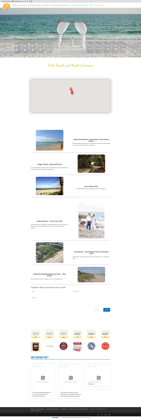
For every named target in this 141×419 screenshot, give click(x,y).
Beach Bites (46, 5)
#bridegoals (91, 384)
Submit (107, 310)
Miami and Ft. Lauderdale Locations (60, 5)
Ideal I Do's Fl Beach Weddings (47, 398)
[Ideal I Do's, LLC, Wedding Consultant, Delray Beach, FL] (70, 323)
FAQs (91, 5)
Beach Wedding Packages (34, 5)
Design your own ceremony (19, 5)
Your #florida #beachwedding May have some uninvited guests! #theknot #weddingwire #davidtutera (41, 394)
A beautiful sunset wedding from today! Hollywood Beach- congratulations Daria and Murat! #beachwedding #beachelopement (70, 394)
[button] (72, 93)
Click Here (3, 8)
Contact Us (97, 5)
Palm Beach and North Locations (79, 5)
